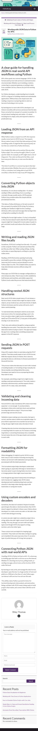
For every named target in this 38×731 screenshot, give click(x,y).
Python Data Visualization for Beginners (14, 692)
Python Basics (20, 34)
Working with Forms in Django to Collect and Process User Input (19, 24)
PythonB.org (7, 9)
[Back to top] (34, 726)
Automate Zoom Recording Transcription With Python (18, 710)
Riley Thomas (12, 34)
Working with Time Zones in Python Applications (17, 696)
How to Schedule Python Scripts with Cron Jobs (16, 700)
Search (5, 678)
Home (3, 13)
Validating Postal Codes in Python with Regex (20, 20)
